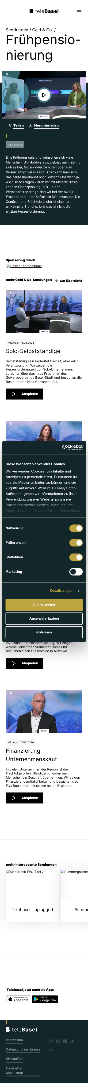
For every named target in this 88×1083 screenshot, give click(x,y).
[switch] (76, 542)
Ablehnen (44, 632)
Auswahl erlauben (44, 619)
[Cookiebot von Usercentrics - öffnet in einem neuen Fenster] (63, 447)
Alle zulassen (44, 605)
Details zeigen (61, 590)
